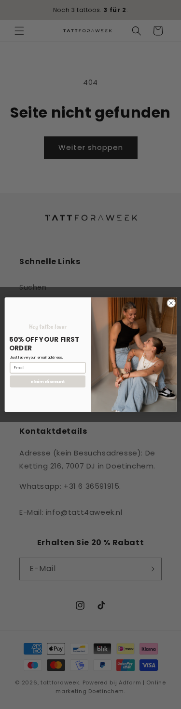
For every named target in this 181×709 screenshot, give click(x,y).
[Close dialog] (171, 303)
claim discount (47, 381)
